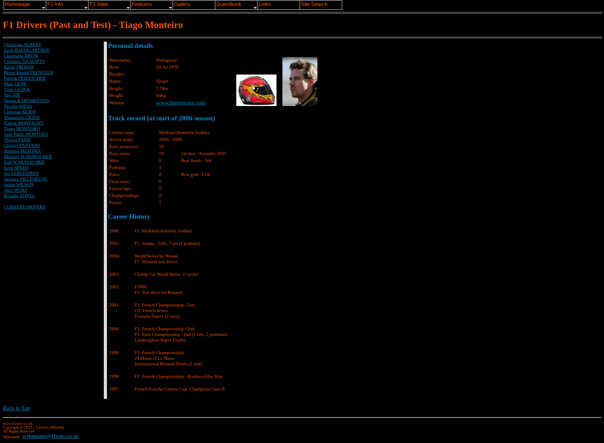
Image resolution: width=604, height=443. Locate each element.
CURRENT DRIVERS (24, 207)
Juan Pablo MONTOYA (26, 134)
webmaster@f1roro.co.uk (50, 436)
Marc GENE (15, 83)
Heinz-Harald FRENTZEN (28, 72)
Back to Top (16, 408)
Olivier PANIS (17, 139)
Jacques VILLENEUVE (26, 179)
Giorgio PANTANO (22, 145)
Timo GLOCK (17, 89)
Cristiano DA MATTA (24, 61)
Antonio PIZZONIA (22, 151)
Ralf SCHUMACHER (24, 162)
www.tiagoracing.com (180, 103)
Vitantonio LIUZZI (21, 117)
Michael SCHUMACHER (28, 156)
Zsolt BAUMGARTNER (26, 50)
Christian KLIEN (20, 111)
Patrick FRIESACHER (25, 78)
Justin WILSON (18, 184)
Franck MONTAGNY (23, 123)
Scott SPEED (16, 167)
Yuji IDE (12, 95)
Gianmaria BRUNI (21, 55)
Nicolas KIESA (18, 106)
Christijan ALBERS (22, 44)
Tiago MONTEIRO (22, 128)
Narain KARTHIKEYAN (26, 100)
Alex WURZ (15, 190)
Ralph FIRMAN (19, 67)
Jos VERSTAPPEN (21, 173)
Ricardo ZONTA (19, 195)
